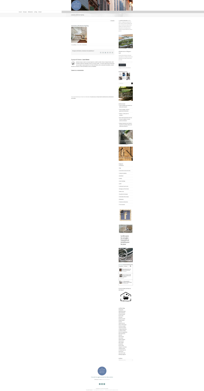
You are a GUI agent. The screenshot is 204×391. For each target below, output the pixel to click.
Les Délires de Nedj (122, 330)
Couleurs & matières (123, 173)
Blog (120, 168)
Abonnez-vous (122, 64)
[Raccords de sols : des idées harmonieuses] (120, 269)
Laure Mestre (74, 44)
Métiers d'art (121, 191)
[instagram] (102, 384)
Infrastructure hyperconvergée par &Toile (111, 389)
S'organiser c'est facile (123, 347)
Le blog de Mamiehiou (123, 329)
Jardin (120, 183)
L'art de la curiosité (122, 326)
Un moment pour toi (122, 349)
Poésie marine (121, 341)
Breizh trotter (121, 315)
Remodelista (121, 344)
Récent (125, 266)
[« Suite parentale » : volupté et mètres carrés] (120, 281)
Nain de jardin (121, 336)
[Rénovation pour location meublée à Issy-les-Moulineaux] (128, 78)
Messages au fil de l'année (124, 188)
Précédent (112, 20)
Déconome (120, 317)
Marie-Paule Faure (122, 333)
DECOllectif (121, 175)
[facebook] (100, 384)
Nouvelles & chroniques (123, 194)
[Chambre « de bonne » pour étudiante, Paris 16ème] (120, 74)
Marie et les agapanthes (123, 332)
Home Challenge (122, 181)
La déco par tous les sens (123, 186)
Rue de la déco (121, 345)
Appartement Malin (122, 311)
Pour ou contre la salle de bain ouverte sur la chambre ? (127, 275)
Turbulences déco (122, 348)
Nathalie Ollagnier (122, 339)
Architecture (121, 165)
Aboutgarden (121, 309)
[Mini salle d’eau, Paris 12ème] (128, 74)
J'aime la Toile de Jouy (122, 324)
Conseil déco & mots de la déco (124, 170)
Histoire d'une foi (122, 323)
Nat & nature (121, 338)
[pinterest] (104, 384)
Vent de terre (121, 351)
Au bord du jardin (122, 314)
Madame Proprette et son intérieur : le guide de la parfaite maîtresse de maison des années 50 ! (125, 125)
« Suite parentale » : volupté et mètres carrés (127, 282)
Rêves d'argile (121, 342)
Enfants (120, 178)
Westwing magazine (122, 354)
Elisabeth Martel (121, 320)
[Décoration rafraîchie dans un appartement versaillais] (124, 74)
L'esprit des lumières (122, 327)
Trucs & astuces (122, 204)
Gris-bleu (120, 321)
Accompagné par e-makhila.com (99, 389)
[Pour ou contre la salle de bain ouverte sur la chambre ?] (120, 274)
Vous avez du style (122, 352)
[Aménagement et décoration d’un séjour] (124, 78)
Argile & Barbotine (122, 312)
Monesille (120, 335)
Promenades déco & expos (124, 196)
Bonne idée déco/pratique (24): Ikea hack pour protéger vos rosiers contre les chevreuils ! (125, 119)
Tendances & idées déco (123, 201)
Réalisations (121, 199)
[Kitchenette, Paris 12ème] (120, 78)
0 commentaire (84, 44)
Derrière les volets (122, 318)
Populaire (121, 266)
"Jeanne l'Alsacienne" (106, 379)
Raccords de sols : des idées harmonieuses (127, 270)
